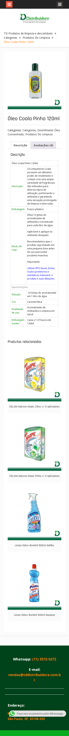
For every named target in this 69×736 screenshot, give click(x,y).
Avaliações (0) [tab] (43, 145)
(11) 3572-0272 (44, 659)
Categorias (10, 37)
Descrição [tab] (20, 145)
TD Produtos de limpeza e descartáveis (28, 33)
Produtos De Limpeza (36, 37)
